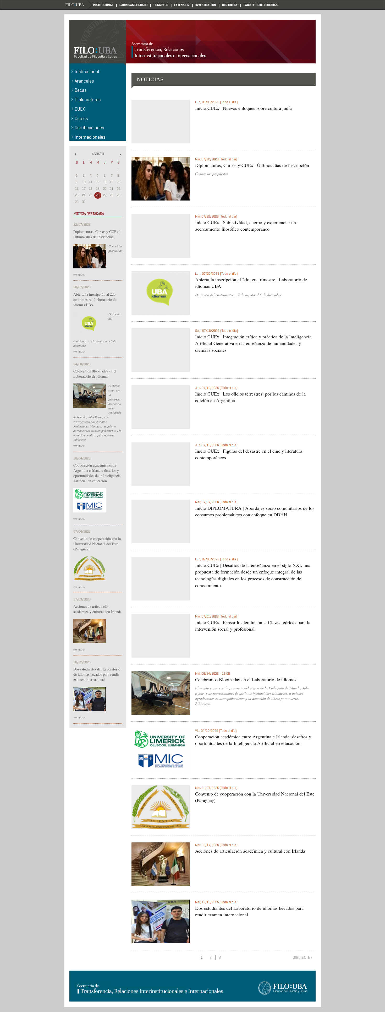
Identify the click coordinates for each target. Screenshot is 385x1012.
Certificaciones (89, 128)
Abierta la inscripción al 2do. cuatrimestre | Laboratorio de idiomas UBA (95, 299)
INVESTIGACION (205, 5)
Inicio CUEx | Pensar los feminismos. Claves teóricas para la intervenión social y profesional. (252, 625)
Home (78, 4)
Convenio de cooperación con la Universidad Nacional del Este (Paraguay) (97, 543)
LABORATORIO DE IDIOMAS (261, 5)
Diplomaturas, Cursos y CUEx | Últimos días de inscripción (96, 234)
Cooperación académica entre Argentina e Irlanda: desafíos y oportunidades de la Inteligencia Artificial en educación (96, 473)
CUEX (80, 109)
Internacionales (90, 137)
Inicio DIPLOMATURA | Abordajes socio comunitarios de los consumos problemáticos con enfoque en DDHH (254, 511)
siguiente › (302, 957)
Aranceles (84, 81)
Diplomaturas (88, 99)
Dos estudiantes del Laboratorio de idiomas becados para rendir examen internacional (96, 674)
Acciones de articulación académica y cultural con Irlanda (97, 609)
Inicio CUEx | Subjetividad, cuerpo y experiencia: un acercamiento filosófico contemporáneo (245, 225)
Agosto (98, 154)
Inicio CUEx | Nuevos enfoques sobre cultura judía (243, 108)
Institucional (87, 71)
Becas (80, 90)
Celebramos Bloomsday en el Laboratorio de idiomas (94, 374)
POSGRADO (160, 5)
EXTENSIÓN (181, 5)
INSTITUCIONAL (103, 5)
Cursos (81, 118)
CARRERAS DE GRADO (133, 5)
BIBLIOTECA (230, 5)
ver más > (79, 275)
